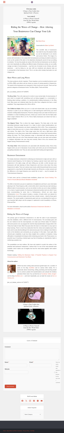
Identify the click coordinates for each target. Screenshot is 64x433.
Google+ (54, 274)
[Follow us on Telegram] (38, 401)
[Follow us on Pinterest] (34, 401)
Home (4, 430)
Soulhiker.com (19, 276)
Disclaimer (19, 430)
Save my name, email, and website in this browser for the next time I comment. (58, 372)
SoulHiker (31, 267)
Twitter (49, 274)
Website (7, 369)
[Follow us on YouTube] (41, 401)
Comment (8, 347)
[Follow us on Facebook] (22, 401)
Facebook (44, 274)
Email (31, 362)
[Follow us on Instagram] (30, 401)
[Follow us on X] (26, 401)
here (17, 194)
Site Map (32, 430)
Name (7, 362)
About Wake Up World (12, 430)
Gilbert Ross (41, 41)
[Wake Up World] (32, 1)
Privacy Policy (26, 430)
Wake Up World (49, 45)
